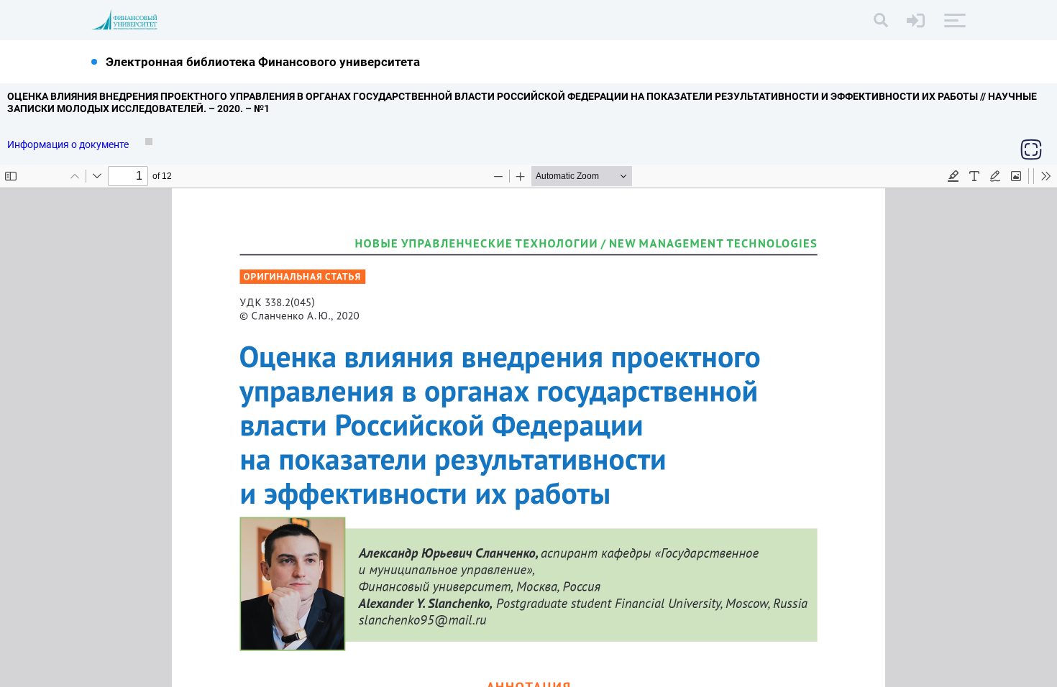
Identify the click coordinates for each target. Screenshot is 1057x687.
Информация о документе (69, 144)
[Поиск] (881, 20)
